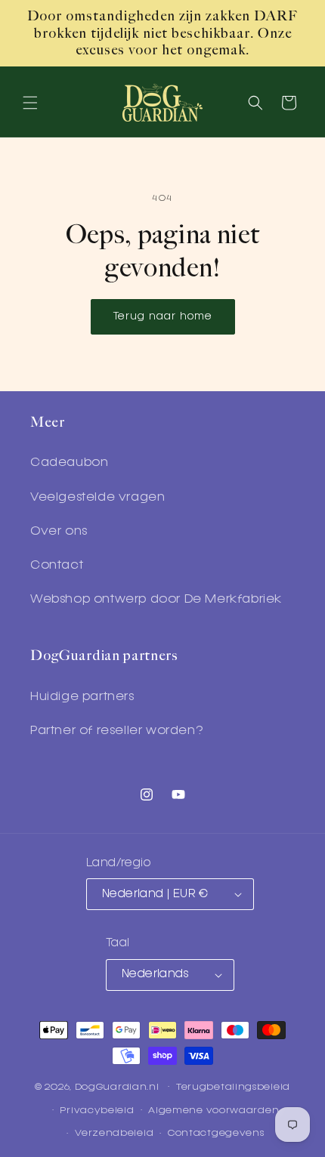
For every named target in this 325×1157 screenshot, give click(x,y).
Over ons (59, 531)
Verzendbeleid (114, 1133)
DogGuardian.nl (117, 1087)
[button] (30, 102)
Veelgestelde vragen (97, 497)
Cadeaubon (69, 463)
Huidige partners (82, 697)
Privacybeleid (97, 1110)
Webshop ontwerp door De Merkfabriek (156, 599)
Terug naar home (162, 316)
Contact (56, 565)
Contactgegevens (216, 1133)
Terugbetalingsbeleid (233, 1087)
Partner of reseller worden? (116, 731)
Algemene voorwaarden (213, 1110)
